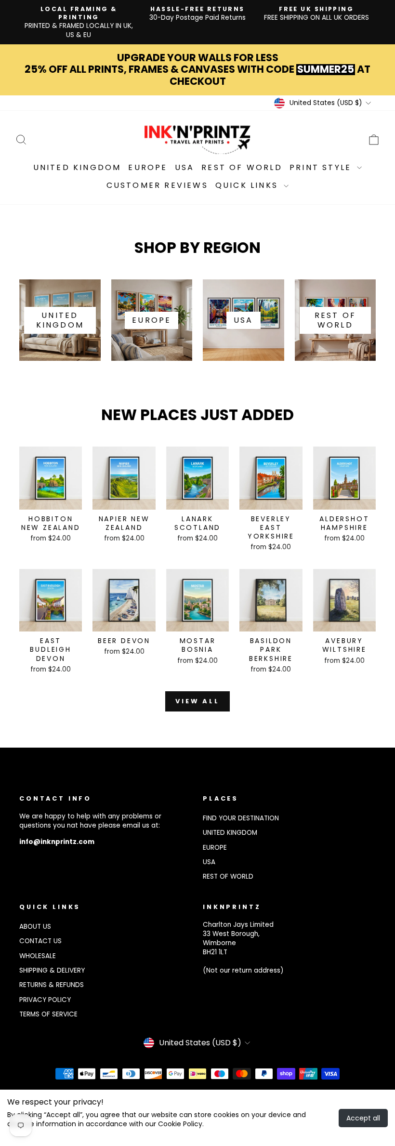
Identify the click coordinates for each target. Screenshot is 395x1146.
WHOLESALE (37, 956)
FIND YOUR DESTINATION (241, 818)
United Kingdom (77, 167)
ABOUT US (35, 926)
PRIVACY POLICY (45, 999)
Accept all (363, 1118)
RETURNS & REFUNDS (51, 984)
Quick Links (248, 185)
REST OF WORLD (228, 876)
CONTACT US (40, 941)
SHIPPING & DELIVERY (52, 970)
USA (185, 167)
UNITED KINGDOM (230, 832)
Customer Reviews (157, 185)
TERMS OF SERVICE (48, 1014)
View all (197, 701)
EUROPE (215, 847)
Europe (147, 167)
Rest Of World (241, 167)
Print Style (322, 167)
